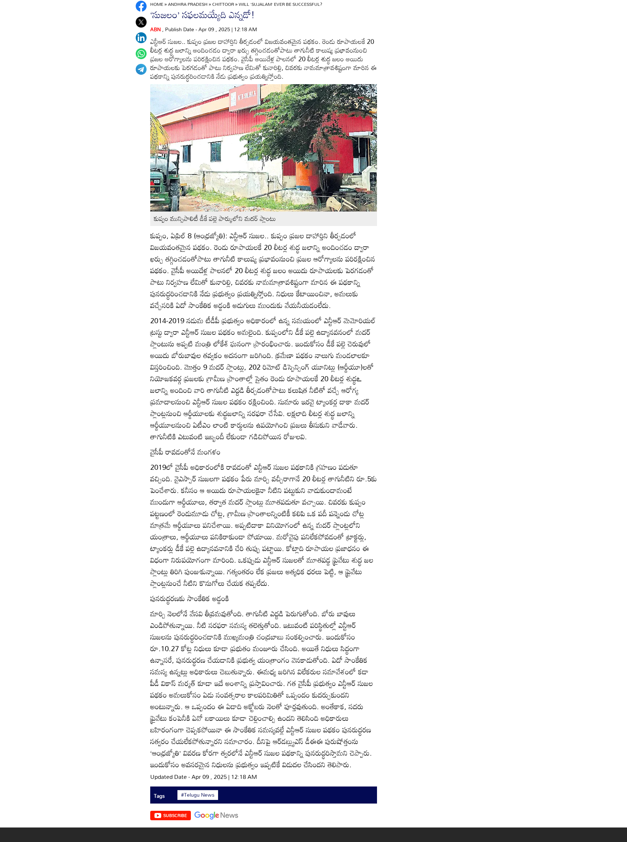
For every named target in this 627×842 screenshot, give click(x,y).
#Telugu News (197, 795)
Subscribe (175, 815)
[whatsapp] (141, 53)
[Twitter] (141, 22)
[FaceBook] (141, 6)
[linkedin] (141, 37)
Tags (159, 795)
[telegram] (141, 69)
